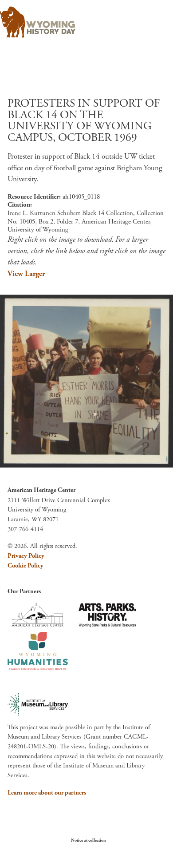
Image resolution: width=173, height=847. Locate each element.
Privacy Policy (26, 556)
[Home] (37, 22)
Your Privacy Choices (133, 840)
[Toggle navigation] (153, 19)
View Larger (26, 274)
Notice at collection (88, 840)
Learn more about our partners (47, 793)
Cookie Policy (25, 566)
